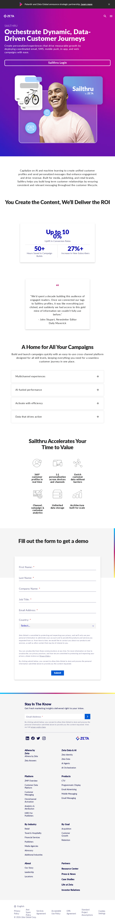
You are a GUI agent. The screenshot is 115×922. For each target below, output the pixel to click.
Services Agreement (41, 912)
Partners (66, 863)
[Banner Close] (109, 4)
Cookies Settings (101, 912)
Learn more (86, 4)
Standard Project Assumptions (87, 912)
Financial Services (32, 838)
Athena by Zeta (31, 756)
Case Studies (68, 879)
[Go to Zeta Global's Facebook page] (33, 738)
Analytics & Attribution (29, 807)
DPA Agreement (71, 912)
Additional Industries (33, 855)
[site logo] (8, 16)
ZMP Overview (31, 781)
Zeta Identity (67, 755)
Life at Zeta (67, 885)
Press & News (69, 874)
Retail (27, 829)
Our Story (29, 868)
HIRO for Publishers (29, 814)
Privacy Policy (45, 656)
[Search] (105, 16)
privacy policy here (38, 727)
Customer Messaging (29, 793)
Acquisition (66, 829)
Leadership (29, 872)
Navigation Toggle (111, 16)
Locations (29, 877)
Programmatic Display (71, 785)
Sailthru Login (57, 62)
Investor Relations (71, 890)
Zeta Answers (30, 761)
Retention (66, 840)
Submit (57, 673)
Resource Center (70, 869)
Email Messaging (69, 798)
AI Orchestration (69, 768)
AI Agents (66, 764)
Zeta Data (66, 759)
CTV (63, 781)
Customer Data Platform (31, 786)
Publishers (29, 842)
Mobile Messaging (69, 794)
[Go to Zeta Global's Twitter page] (38, 738)
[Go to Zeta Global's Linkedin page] (27, 738)
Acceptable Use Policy (56, 912)
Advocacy (29, 851)
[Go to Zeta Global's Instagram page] (44, 738)
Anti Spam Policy (28, 912)
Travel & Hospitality (33, 833)
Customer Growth (66, 834)
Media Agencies (31, 846)
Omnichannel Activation (30, 800)
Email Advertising (69, 790)
